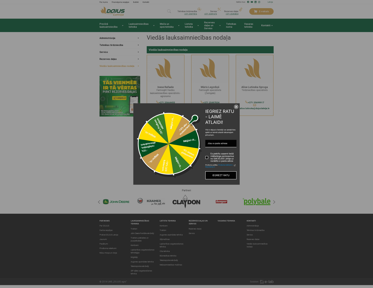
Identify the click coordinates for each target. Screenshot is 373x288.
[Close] (236, 106)
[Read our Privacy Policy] (234, 165)
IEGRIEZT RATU (220, 175)
